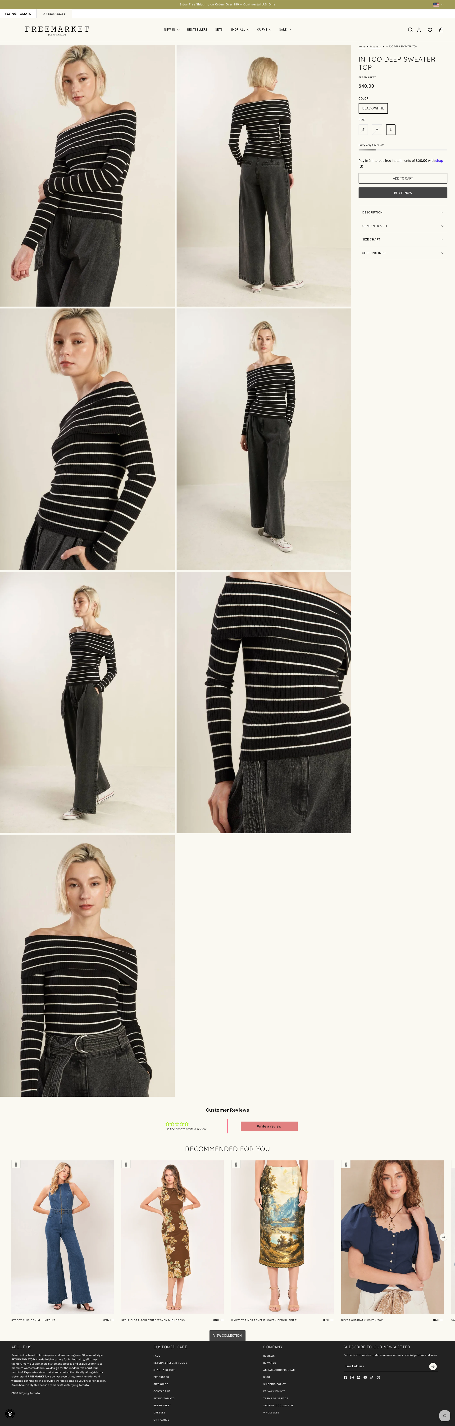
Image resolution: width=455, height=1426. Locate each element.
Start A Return (165, 1370)
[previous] (11, 1164)
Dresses (159, 1412)
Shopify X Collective (278, 1405)
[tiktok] (371, 1377)
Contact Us (162, 1391)
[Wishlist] (430, 29)
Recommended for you (227, 1149)
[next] (443, 1237)
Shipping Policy (274, 1384)
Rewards (269, 1363)
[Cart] (441, 29)
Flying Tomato (164, 1398)
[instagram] (352, 1377)
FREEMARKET (162, 1405)
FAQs (157, 1355)
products (375, 46)
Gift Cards (161, 1419)
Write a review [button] (269, 1126)
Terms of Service (275, 1398)
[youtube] (365, 1377)
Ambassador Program (279, 1370)
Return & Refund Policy (170, 1363)
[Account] (419, 29)
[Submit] (433, 1366)
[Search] (410, 29)
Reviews (269, 1355)
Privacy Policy (274, 1391)
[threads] (378, 1377)
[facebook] (345, 1377)
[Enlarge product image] (87, 176)
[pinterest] (358, 1377)
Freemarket (367, 77)
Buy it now (403, 193)
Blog (266, 1377)
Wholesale (271, 1412)
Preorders (161, 1377)
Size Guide (161, 1384)
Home (362, 46)
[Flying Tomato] (57, 29)
